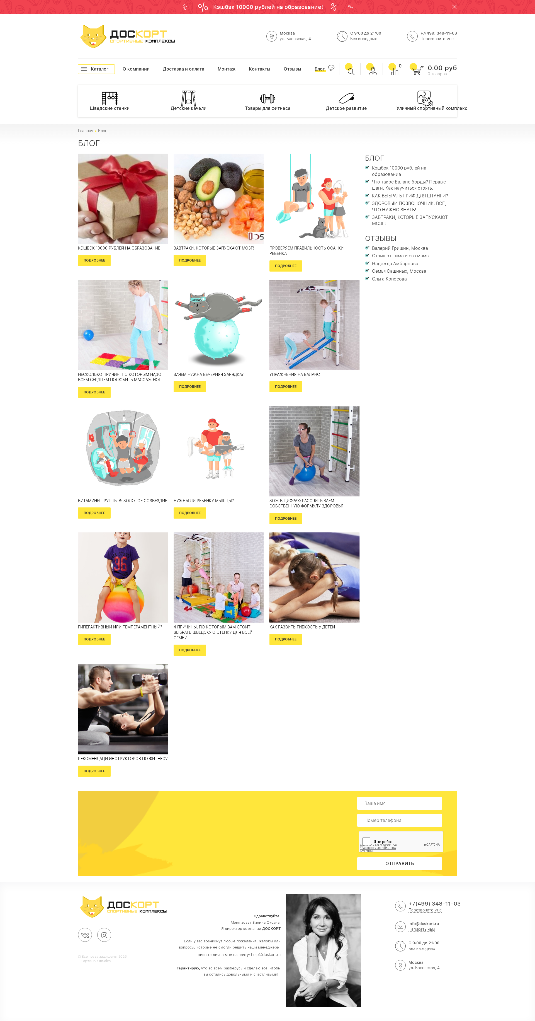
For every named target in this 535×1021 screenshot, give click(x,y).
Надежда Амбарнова (395, 263)
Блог (374, 158)
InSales (105, 961)
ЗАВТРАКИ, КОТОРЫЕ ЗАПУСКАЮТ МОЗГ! (214, 248)
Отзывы (381, 238)
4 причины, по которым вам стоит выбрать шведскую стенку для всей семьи (213, 632)
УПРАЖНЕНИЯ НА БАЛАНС (294, 374)
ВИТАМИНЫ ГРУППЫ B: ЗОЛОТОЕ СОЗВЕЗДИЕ (122, 501)
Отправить (399, 863)
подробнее (94, 260)
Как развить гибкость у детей (302, 627)
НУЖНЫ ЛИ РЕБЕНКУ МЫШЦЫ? (204, 501)
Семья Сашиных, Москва (399, 271)
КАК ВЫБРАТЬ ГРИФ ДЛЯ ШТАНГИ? (410, 196)
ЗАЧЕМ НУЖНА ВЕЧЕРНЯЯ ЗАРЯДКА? (209, 374)
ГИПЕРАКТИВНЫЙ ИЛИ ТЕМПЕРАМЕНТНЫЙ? (120, 627)
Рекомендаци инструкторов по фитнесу (123, 758)
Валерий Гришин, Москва (400, 248)
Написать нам (421, 929)
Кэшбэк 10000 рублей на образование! (269, 7)
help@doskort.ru (266, 954)
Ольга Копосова (389, 279)
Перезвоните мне (437, 39)
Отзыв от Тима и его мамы (400, 255)
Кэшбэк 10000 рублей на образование (119, 248)
